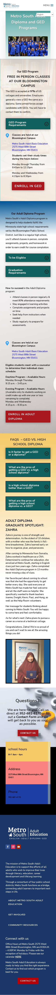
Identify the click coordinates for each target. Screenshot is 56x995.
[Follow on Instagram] (13, 847)
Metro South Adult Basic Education (30, 143)
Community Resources (23, 925)
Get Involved (16, 914)
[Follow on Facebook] (8, 847)
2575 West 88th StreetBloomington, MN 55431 (25, 148)
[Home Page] (11, 5)
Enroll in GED (28, 186)
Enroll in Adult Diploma (21, 416)
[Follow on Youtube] (18, 847)
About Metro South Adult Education (25, 902)
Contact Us (28, 733)
